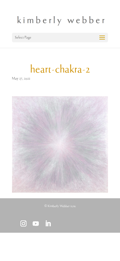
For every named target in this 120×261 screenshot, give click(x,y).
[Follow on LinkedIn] (48, 223)
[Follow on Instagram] (23, 223)
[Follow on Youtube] (36, 223)
